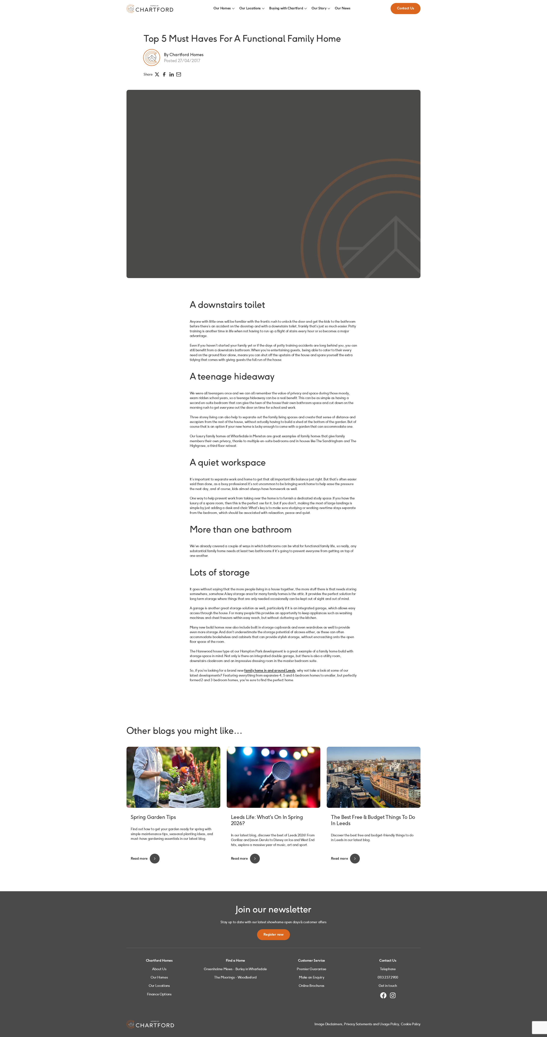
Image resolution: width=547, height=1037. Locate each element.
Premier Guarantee (311, 969)
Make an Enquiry (311, 977)
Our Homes (222, 8)
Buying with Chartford (286, 8)
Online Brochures (311, 986)
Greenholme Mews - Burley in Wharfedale (235, 969)
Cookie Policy (411, 1024)
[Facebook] (383, 995)
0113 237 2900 (388, 977)
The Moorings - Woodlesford (235, 977)
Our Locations (250, 8)
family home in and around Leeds (269, 670)
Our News (342, 8)
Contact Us (405, 8)
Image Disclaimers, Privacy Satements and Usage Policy (357, 1024)
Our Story (319, 8)
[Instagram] (393, 995)
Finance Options (159, 994)
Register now (273, 934)
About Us (159, 969)
